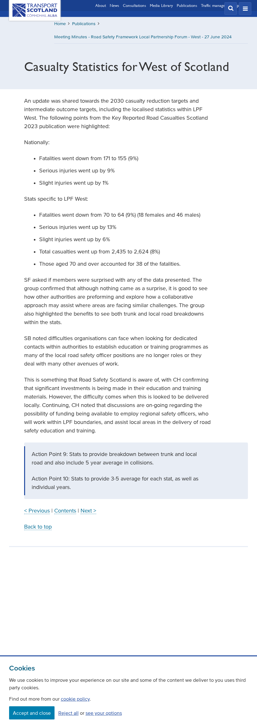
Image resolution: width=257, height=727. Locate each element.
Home (60, 23)
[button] (230, 8)
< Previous (37, 510)
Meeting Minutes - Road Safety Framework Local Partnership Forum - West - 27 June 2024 (143, 37)
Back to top (38, 527)
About (100, 5)
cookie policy (75, 699)
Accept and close (32, 713)
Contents (65, 510)
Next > (88, 510)
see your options (104, 713)
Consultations (134, 5)
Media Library (161, 5)
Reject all (68, 713)
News (114, 5)
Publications (187, 5)
